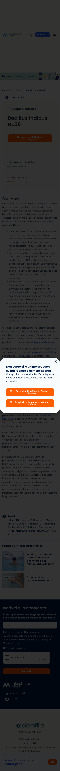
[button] (56, 362)
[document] (30, 385)
